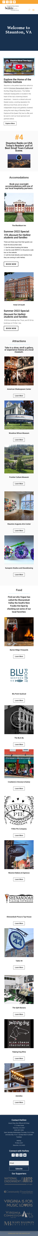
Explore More (10, 123)
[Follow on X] (7, 2)
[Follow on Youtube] (14, 2)
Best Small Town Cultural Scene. (19, 149)
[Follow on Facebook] (3, 2)
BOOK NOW (11, 264)
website (14, 252)
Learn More (19, 396)
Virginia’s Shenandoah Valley (19, 88)
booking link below (21, 247)
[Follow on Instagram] (10, 2)
